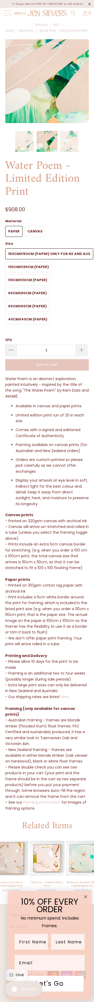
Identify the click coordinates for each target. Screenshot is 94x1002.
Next (56, 25)
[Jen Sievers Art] (47, 13)
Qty (8, 339)
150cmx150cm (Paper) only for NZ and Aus (49, 253)
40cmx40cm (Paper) (27, 319)
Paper (14, 231)
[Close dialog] (86, 897)
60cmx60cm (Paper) (27, 306)
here (64, 696)
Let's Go (50, 983)
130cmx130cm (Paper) (28, 266)
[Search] (75, 13)
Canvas (35, 231)
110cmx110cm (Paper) (27, 279)
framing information (42, 802)
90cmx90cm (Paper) (27, 293)
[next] (84, 85)
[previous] (10, 85)
